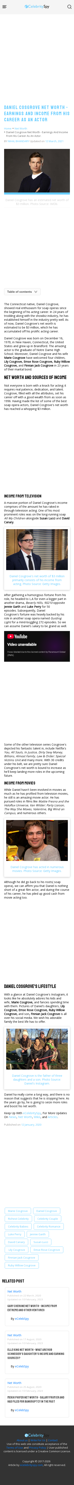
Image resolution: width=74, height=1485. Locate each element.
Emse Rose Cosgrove (47, 1250)
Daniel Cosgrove (46, 1211)
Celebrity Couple (47, 1219)
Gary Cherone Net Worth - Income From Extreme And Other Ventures (32, 1308)
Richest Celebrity (18, 1219)
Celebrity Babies (18, 1226)
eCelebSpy (22, 1319)
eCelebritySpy (32, 1113)
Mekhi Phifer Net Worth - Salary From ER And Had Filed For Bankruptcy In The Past (35, 1399)
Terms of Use (14, 1447)
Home (8, 128)
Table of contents (19, 291)
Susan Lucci (41, 1242)
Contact (53, 1440)
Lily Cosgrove (16, 1250)
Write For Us (37, 1440)
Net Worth (21, 128)
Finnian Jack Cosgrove (21, 1257)
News (12, 1117)
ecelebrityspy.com (31, 1465)
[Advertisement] (37, 55)
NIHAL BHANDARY (18, 141)
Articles (53, 1117)
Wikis (37, 1117)
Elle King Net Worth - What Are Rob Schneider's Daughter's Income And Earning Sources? (35, 1354)
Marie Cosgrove (18, 1211)
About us (22, 1440)
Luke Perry (14, 1234)
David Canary (16, 1242)
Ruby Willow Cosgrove (22, 1265)
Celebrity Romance (48, 1226)
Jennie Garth (38, 1234)
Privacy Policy (37, 1447)
